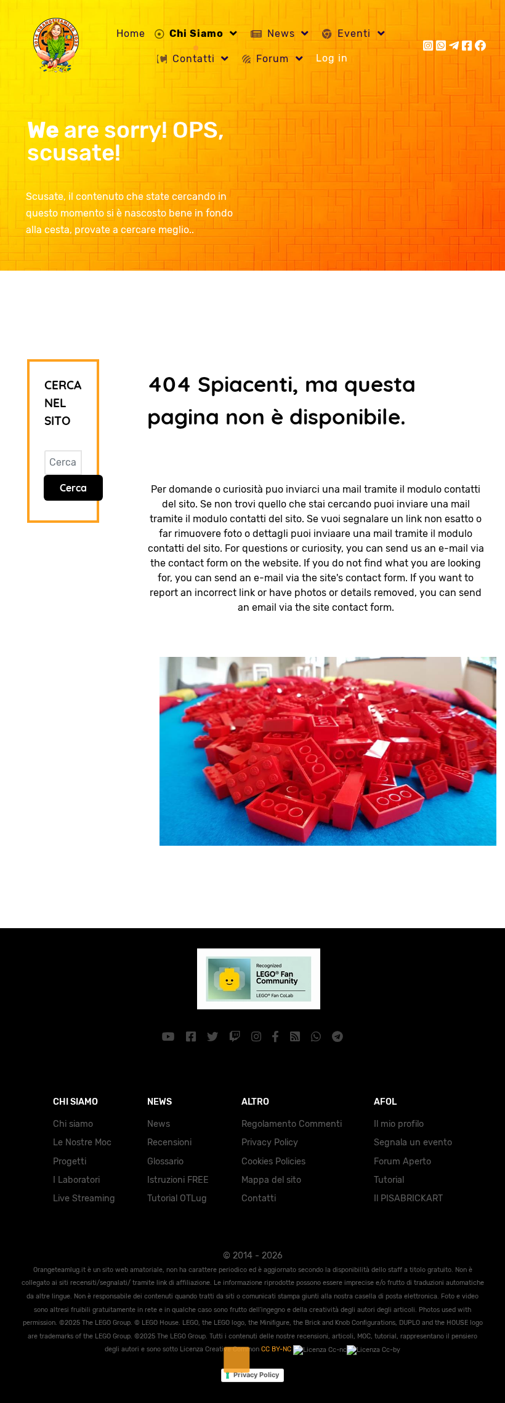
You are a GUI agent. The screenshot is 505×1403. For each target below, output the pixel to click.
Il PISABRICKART (408, 1198)
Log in (332, 58)
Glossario (165, 1161)
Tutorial (389, 1180)
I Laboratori (76, 1180)
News (158, 1124)
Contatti (258, 1198)
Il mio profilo (399, 1124)
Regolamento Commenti (291, 1124)
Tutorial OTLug (177, 1198)
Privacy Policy (269, 1142)
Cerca (73, 488)
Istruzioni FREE (178, 1180)
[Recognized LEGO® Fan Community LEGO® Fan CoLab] (252, 978)
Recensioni (169, 1142)
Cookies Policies (273, 1161)
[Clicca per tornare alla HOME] (321, 750)
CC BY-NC (277, 1349)
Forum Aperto (402, 1161)
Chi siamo (73, 1124)
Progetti (69, 1161)
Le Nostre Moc (82, 1142)
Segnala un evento (413, 1142)
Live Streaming (84, 1198)
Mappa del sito (271, 1180)
